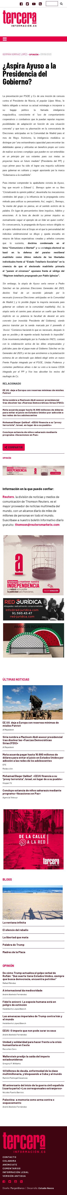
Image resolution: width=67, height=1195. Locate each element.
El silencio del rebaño (15, 929)
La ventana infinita (14, 922)
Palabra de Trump (13, 944)
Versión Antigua (14, 1175)
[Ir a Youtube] (34, 4)
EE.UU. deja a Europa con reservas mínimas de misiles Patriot (33, 391)
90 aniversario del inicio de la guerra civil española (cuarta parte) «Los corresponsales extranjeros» (33, 1087)
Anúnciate (10, 1164)
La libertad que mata (15, 937)
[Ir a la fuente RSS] (40, 4)
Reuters (8, 497)
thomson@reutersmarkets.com (37, 524)
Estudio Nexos (46, 1188)
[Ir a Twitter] (27, 4)
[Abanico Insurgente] (33, 647)
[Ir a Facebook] (21, 4)
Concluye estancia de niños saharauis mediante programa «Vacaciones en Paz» (30, 433)
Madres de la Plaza (14, 952)
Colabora (9, 1160)
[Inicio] (20, 18)
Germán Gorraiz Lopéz (15, 54)
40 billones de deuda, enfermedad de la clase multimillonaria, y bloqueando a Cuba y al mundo (32, 1072)
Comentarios (12, 1168)
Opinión (33, 54)
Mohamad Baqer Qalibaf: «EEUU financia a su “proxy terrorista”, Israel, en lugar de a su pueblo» (32, 423)
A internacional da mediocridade (22, 990)
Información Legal (16, 1172)
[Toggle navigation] (5, 39)
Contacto (9, 1156)
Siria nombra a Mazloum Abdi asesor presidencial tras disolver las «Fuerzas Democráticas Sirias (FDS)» (33, 401)
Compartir (15, 447)
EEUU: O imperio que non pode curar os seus (29, 1030)
